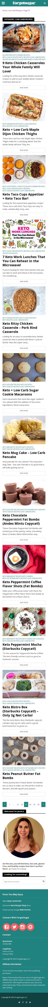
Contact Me (7, 944)
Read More (24, 88)
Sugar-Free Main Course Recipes (31, 60)
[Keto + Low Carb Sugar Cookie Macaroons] (24, 367)
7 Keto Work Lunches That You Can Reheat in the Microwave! (24, 261)
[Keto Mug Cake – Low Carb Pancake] (24, 429)
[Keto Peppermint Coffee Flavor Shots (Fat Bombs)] (24, 559)
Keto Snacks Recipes (11, 191)
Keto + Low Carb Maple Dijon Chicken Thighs (21, 131)
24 (30, 804)
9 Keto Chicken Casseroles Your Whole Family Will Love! (24, 67)
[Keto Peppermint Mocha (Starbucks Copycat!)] (24, 621)
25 (34, 804)
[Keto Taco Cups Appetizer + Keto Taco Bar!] (24, 169)
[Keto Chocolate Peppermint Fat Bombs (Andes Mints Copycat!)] (24, 492)
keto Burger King (18, 905)
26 (38, 804)
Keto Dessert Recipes (11, 385)
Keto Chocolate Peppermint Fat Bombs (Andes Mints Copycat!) (21, 519)
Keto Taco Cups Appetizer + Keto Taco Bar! (23, 196)
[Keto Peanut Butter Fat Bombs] (24, 750)
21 (18, 804)
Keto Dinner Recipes (21, 55)
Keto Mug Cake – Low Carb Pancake (24, 455)
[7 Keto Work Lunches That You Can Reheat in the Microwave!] (24, 233)
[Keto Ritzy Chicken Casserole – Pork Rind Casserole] (24, 300)
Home (5, 10)
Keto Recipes (24, 57)
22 (22, 804)
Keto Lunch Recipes (11, 57)
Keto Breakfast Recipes (12, 447)
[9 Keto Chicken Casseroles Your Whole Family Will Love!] (24, 37)
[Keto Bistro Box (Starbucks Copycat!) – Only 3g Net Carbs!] (24, 684)
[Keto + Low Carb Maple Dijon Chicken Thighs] (24, 106)
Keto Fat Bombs (27, 510)
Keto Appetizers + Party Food (15, 187)
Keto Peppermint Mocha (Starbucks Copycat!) (22, 646)
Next (43, 804)
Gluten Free (8, 55)
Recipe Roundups (10, 60)
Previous (5, 804)
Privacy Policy (8, 954)
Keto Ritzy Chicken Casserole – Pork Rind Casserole (20, 327)
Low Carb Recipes (15, 10)
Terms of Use (8, 951)
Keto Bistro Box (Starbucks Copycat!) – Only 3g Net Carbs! (20, 711)
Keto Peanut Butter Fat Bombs (21, 776)
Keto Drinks (28, 576)
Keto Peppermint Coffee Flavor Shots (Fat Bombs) (23, 584)
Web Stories (25, 910)
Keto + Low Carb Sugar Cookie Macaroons (21, 392)
